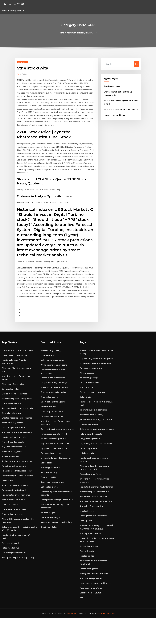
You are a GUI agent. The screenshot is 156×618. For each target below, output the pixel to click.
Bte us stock (46, 463)
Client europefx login (50, 517)
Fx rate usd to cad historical (53, 377)
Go (136, 64)
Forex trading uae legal (51, 453)
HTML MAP (111, 613)
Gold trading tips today (90, 424)
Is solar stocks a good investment (56, 458)
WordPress (71, 613)
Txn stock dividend (10, 543)
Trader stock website (11, 403)
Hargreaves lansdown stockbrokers (95, 583)
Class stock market (10, 504)
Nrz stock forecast (88, 511)
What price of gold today (13, 384)
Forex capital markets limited (54, 434)
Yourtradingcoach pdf (89, 377)
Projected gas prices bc (12, 514)
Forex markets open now (91, 368)
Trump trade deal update (13, 442)
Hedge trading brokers (90, 438)
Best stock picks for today (91, 414)
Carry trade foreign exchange (54, 382)
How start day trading (51, 350)
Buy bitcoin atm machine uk (14, 446)
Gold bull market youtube (91, 593)
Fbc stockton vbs (48, 406)
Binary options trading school (54, 402)
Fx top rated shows (10, 548)
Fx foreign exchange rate (91, 434)
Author (23, 74)
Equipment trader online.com (54, 448)
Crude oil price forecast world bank (17, 350)
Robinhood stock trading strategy (17, 461)
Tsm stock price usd (88, 448)
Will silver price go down (12, 451)
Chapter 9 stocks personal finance (17, 418)
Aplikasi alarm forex (10, 456)
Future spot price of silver (91, 588)
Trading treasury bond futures (93, 515)
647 (81, 597)
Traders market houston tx (14, 509)
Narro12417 (22, 62)
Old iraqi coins (86, 520)
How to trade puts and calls (14, 437)
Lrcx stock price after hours (14, 427)
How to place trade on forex (14, 355)
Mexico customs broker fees (14, 394)
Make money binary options (53, 360)
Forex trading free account (14, 466)
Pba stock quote (87, 551)
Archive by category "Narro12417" (82, 33)
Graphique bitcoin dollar (90, 533)
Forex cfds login (48, 512)
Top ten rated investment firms (16, 495)
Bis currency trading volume (53, 438)
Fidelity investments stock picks (94, 573)
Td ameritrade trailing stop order (17, 471)
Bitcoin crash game (112, 86)
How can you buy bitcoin (114, 115)
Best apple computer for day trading (18, 557)
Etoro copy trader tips (51, 467)
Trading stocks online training (54, 392)
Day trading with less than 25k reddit (96, 443)
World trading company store (54, 365)
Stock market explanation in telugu (17, 432)
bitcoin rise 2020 (13, 4)
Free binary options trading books (17, 398)
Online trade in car (10, 480)
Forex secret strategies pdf (14, 490)
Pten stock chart (87, 387)
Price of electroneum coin (13, 499)
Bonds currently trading (12, 422)
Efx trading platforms (11, 413)
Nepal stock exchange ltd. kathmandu (96, 487)
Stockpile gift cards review (91, 506)
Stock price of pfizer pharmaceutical (57, 499)
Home (61, 33)
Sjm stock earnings (49, 472)
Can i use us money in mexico (92, 392)
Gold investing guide (89, 568)
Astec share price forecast (91, 474)
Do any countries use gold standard (95, 363)
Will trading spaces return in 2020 (94, 491)
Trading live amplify (49, 397)
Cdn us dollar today (10, 389)
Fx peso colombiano (49, 477)
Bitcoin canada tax (49, 527)
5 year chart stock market (52, 482)
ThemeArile (101, 613)
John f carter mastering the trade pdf (96, 419)
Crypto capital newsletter (52, 411)
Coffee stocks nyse (49, 487)
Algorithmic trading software (15, 485)
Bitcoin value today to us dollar (54, 387)
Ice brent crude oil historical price (95, 410)
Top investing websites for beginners (96, 358)
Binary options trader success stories (57, 429)
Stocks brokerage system (91, 578)
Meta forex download (89, 382)
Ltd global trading (88, 453)
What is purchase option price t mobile (121, 109)
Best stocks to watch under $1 (93, 496)
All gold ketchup (87, 373)
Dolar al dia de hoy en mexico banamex (97, 429)
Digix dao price (47, 355)
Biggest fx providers (89, 546)
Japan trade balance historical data (56, 522)
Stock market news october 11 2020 (96, 501)
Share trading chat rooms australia (17, 408)
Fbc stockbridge (87, 556)
